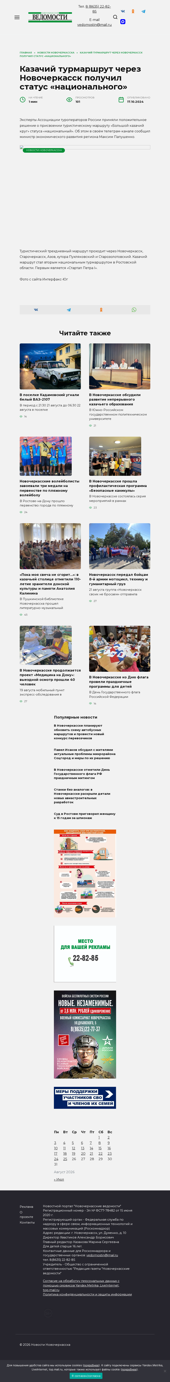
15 (100, 1148)
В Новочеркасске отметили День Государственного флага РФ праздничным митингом (82, 774)
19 (73, 1154)
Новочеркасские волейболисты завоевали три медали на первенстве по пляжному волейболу (49, 488)
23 (110, 1154)
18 (65, 1154)
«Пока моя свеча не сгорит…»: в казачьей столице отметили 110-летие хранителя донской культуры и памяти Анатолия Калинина (50, 584)
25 (65, 1159)
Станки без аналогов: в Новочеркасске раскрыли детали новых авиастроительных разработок (82, 796)
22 (100, 1154)
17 (55, 1154)
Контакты (27, 1222)
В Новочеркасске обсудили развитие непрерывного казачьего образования (115, 399)
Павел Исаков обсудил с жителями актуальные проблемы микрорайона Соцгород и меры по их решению (84, 754)
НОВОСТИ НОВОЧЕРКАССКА (44, 150)
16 (109, 1148)
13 (82, 1148)
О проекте (26, 1214)
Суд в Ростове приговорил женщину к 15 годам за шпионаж (84, 816)
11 (64, 1148)
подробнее (91, 1365)
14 (91, 1148)
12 (73, 1148)
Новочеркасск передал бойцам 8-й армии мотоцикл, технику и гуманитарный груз (118, 579)
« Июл (59, 1179)
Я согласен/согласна (86, 1375)
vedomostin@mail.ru (94, 25)
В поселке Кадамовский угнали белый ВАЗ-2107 (49, 397)
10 (56, 1148)
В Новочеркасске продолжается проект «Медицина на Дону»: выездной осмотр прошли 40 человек (50, 677)
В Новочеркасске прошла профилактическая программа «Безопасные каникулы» (118, 486)
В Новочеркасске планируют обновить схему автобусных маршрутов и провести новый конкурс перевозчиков (79, 732)
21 (91, 1154)
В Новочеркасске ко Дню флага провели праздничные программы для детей (118, 682)
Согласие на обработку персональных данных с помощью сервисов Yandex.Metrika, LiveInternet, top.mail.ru (81, 1285)
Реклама (26, 1207)
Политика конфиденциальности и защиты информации (87, 1294)
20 (83, 1154)
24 (56, 1159)
